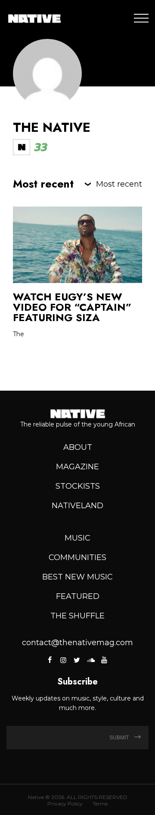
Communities (77, 557)
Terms (100, 803)
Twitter (76, 659)
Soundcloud (90, 659)
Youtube (103, 659)
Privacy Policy (65, 803)
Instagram (63, 659)
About (77, 447)
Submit (119, 738)
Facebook (50, 659)
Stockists (78, 486)
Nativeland (77, 505)
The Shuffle (77, 616)
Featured (77, 596)
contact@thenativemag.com (77, 642)
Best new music (77, 577)
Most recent (119, 184)
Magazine (77, 466)
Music (77, 538)
